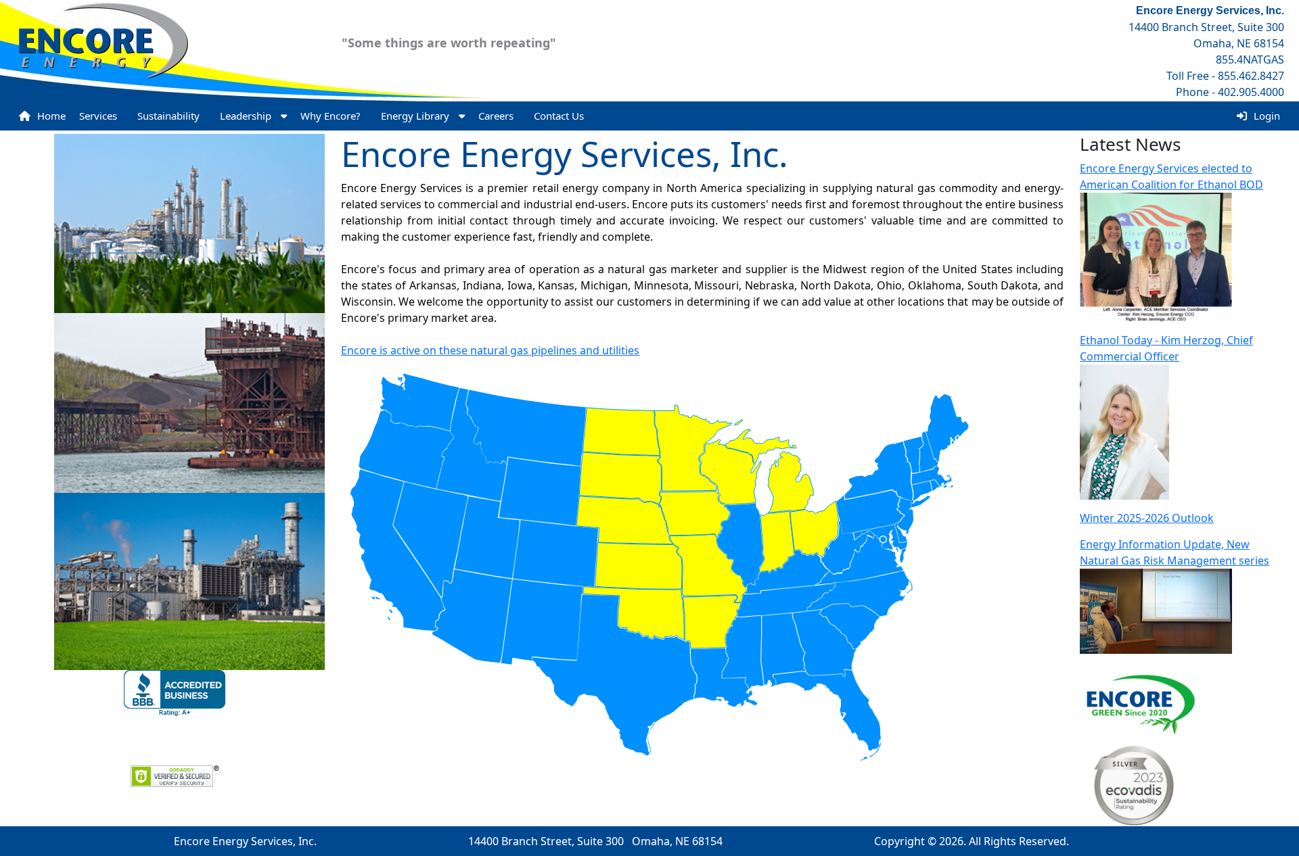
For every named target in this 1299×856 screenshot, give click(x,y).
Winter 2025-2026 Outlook (1147, 517)
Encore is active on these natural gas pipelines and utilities (490, 350)
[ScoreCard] (1127, 784)
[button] (253, 116)
